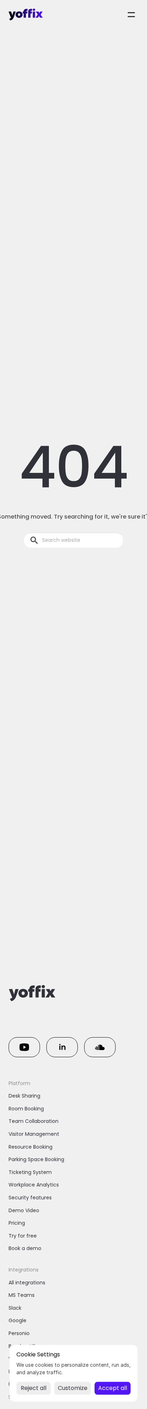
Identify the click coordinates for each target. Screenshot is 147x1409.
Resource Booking (30, 1146)
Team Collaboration (34, 1121)
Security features (30, 1197)
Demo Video (24, 1210)
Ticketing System (30, 1172)
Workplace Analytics (34, 1184)
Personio (19, 1333)
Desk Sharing (24, 1095)
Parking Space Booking (36, 1159)
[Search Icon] (73, 540)
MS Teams (22, 1295)
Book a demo (25, 1248)
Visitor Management (34, 1134)
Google (17, 1320)
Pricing (17, 1222)
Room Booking (26, 1108)
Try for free (23, 1235)
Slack (15, 1307)
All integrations (27, 1282)
